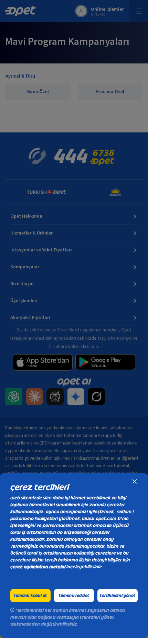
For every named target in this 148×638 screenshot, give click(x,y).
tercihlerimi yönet (117, 595)
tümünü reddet (74, 595)
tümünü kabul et (30, 595)
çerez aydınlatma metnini (37, 566)
